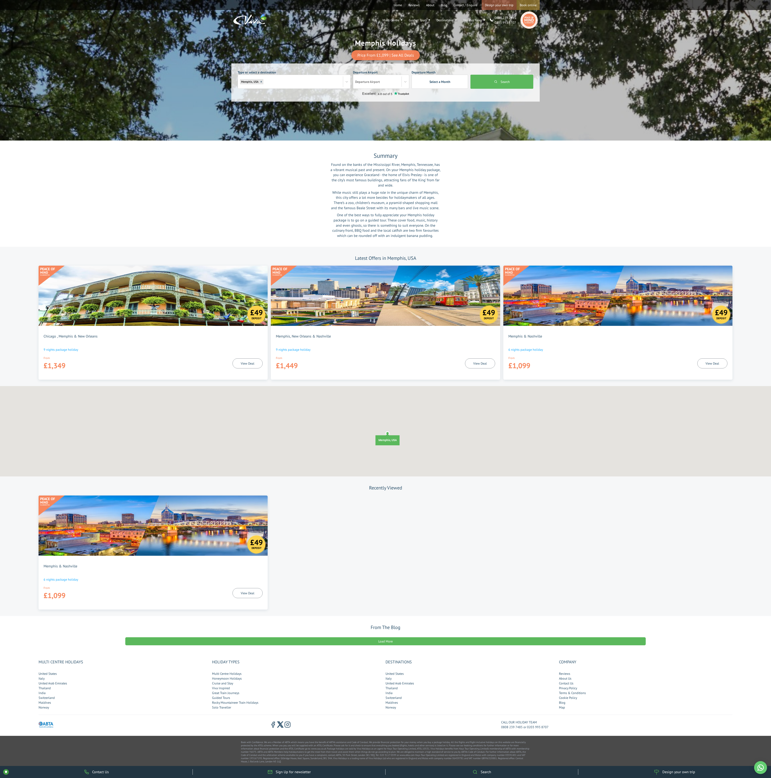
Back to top (756, 756)
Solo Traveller (221, 707)
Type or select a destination (257, 77)
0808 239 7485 (505, 18)
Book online (528, 5)
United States (48, 674)
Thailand (45, 688)
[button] (261, 81)
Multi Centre (390, 20)
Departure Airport (366, 77)
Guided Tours (418, 20)
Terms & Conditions (572, 693)
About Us (565, 678)
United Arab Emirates (53, 683)
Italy (42, 678)
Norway (44, 707)
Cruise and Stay (222, 683)
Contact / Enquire (465, 5)
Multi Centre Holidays (227, 674)
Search (505, 82)
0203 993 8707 (505, 22)
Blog (444, 5)
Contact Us (566, 683)
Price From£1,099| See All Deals (385, 55)
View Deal (247, 363)
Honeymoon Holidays (227, 678)
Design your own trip (499, 5)
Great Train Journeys (225, 693)
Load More (385, 641)
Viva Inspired (221, 688)
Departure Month (431, 77)
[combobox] (264, 81)
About (430, 5)
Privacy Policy (568, 688)
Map (562, 707)
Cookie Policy (568, 698)
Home (398, 5)
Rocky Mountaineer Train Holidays (235, 703)
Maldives (45, 703)
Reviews (414, 5)
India (42, 693)
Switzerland (47, 698)
